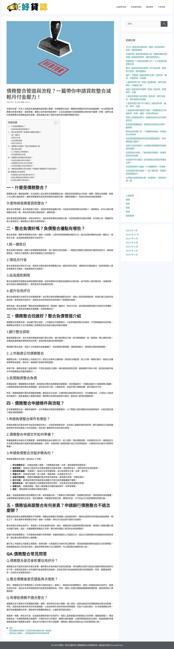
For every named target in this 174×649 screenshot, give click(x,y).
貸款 (128, 208)
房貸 (128, 204)
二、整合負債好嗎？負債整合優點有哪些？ (25, 132)
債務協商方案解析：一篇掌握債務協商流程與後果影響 (29, 633)
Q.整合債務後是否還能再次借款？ (23, 177)
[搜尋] (164, 24)
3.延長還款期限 (16, 140)
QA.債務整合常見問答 (16, 172)
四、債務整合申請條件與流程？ (20, 157)
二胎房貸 (130, 195)
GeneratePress (116, 645)
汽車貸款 (161, 7)
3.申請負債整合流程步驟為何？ (22, 166)
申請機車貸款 (136, 7)
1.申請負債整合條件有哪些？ (21, 160)
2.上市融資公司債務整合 (20, 152)
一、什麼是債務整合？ (17, 126)
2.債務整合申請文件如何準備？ (22, 163)
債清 (11, 628)
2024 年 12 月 (132, 234)
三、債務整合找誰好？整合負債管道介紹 (24, 146)
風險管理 (130, 216)
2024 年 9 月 (132, 238)
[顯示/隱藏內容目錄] (55, 123)
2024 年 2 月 (132, 250)
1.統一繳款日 (15, 135)
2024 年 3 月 (132, 246)
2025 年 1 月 (131, 230)
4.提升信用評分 (16, 143)
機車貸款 (149, 7)
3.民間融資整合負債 (18, 154)
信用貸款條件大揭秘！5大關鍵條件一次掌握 (145, 167)
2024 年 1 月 (132, 255)
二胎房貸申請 (120, 7)
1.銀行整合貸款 (16, 149)
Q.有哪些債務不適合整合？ (21, 180)
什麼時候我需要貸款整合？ (21, 129)
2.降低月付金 (15, 138)
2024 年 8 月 (132, 242)
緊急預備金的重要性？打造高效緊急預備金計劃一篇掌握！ (30, 631)
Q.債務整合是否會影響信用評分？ (23, 175)
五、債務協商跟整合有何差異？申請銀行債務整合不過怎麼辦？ (33, 169)
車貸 (128, 212)
